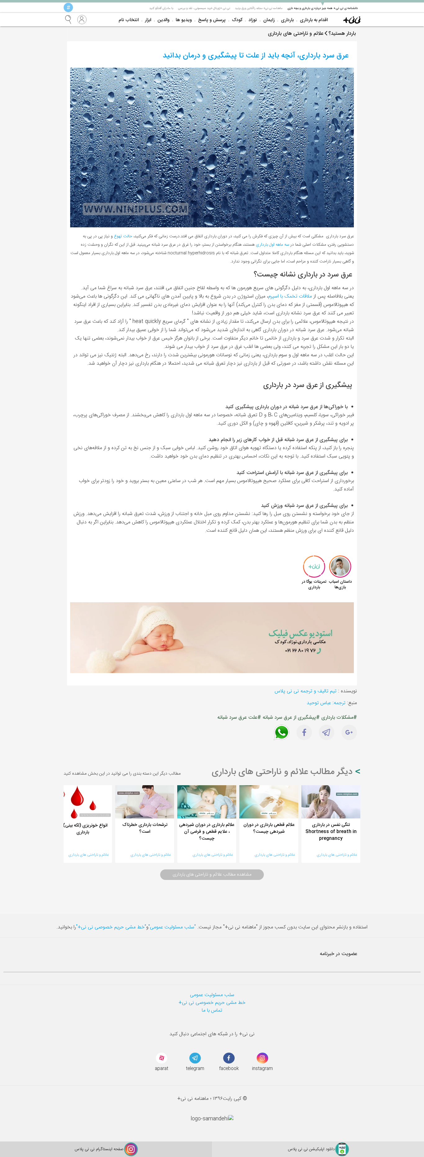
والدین (163, 20)
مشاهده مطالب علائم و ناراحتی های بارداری (212, 874)
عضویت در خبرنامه (338, 954)
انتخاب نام (129, 20)
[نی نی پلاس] (351, 19)
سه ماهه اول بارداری (273, 244)
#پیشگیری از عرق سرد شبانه (291, 717)
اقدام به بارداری (314, 20)
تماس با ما (212, 1010)
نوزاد (253, 20)
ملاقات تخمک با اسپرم (290, 296)
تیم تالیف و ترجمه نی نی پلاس (305, 691)
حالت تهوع (123, 236)
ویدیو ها (184, 20)
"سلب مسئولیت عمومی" (172, 927)
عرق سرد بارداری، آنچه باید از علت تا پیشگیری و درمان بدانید (256, 56)
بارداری (287, 20)
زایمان (269, 20)
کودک (237, 20)
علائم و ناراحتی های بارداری (337, 855)
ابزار (148, 20)
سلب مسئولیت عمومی (212, 995)
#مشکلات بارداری (339, 717)
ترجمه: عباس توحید (326, 703)
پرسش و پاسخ (212, 20)
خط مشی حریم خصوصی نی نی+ (212, 1003)
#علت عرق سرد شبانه (239, 717)
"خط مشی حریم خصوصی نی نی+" (111, 927)
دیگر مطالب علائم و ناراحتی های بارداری (283, 772)
